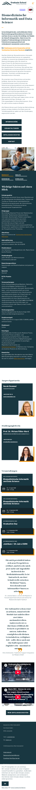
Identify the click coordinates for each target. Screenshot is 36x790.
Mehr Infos (5, 787)
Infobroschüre (12, 121)
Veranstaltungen (11, 128)
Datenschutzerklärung (11, 755)
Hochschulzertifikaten (9, 347)
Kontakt (11, 141)
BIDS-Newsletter (19, 358)
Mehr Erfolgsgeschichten (18, 712)
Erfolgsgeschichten (11, 135)
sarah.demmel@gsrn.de (9, 396)
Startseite (14, 3)
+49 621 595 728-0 (11, 736)
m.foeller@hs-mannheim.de (10, 441)
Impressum (7, 752)
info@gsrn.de (8, 739)
